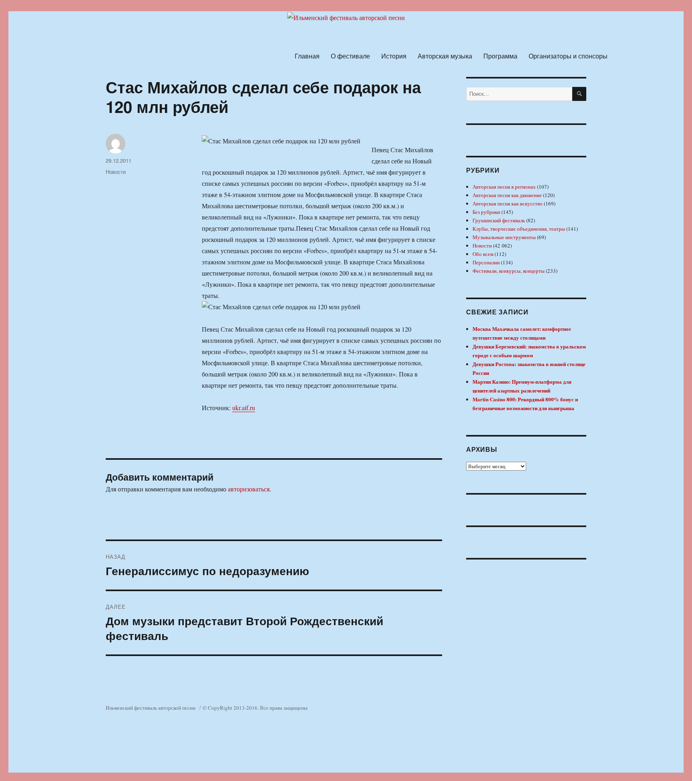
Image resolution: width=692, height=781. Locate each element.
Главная (307, 55)
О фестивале (350, 55)
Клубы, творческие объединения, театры (519, 228)
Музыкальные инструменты (504, 237)
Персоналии (486, 262)
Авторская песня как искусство (508, 203)
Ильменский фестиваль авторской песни (150, 707)
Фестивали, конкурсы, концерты (509, 270)
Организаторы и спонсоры (568, 55)
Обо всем (483, 254)
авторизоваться (249, 489)
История (393, 55)
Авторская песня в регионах (504, 186)
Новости (116, 171)
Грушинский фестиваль (499, 220)
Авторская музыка (445, 55)
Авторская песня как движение (507, 195)
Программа (500, 55)
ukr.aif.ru (243, 407)
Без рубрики (486, 211)
